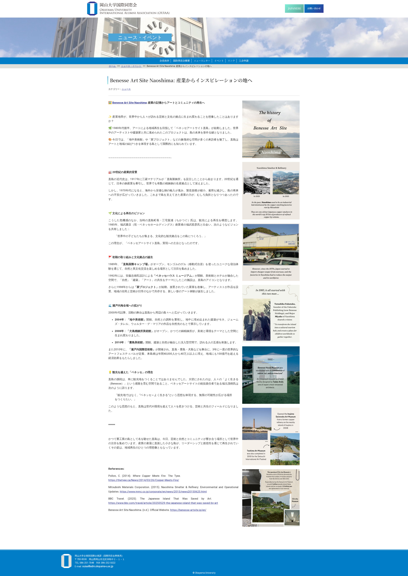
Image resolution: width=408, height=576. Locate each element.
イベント (219, 60)
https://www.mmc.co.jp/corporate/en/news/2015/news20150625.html (163, 491)
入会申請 (243, 60)
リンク (231, 60)
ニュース (126, 89)
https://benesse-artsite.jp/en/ (188, 510)
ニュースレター (202, 60)
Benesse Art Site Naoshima (129, 102)
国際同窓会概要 (181, 60)
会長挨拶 (164, 60)
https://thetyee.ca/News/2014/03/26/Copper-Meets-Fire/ (143, 480)
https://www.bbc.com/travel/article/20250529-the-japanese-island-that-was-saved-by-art (163, 502)
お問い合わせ (314, 8)
